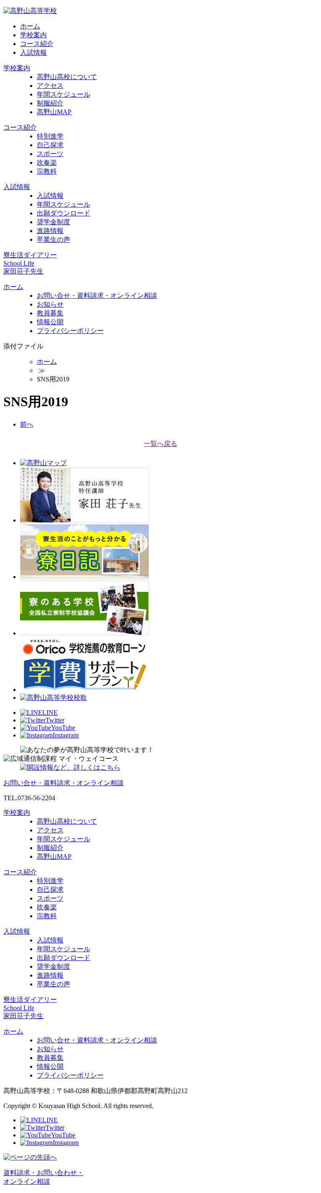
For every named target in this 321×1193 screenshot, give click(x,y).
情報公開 (50, 321)
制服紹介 (50, 103)
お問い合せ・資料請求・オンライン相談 (97, 295)
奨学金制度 (53, 221)
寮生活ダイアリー (30, 255)
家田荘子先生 (23, 271)
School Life (18, 263)
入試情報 (33, 52)
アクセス (50, 85)
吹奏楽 (47, 162)
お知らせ (50, 304)
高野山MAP (54, 111)
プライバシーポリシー (70, 330)
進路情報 (50, 230)
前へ (26, 424)
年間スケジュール (63, 94)
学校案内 (33, 34)
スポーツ (50, 153)
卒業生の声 (53, 239)
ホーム (30, 26)
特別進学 (50, 136)
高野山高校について (67, 76)
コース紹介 (37, 43)
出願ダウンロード (63, 213)
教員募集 (50, 313)
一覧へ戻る (160, 443)
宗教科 (47, 171)
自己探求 (50, 144)
